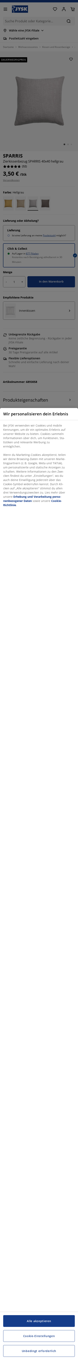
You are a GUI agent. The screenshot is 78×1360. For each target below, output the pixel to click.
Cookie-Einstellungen (39, 1336)
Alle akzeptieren (39, 1321)
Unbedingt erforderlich (39, 1351)
